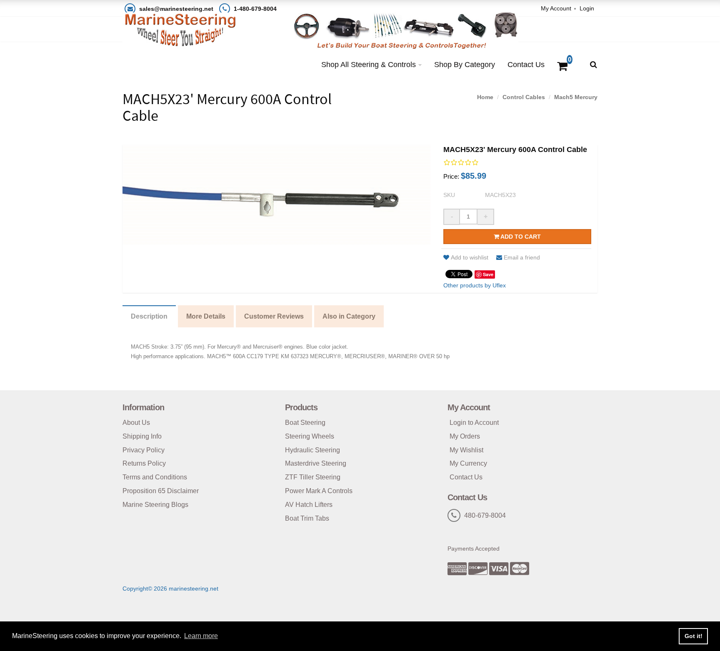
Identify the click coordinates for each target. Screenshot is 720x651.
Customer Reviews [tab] (274, 316)
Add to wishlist (469, 257)
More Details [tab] (205, 316)
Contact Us (526, 64)
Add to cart (520, 236)
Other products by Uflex (474, 285)
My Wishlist (466, 450)
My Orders (465, 436)
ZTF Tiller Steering (312, 477)
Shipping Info (142, 436)
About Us (136, 422)
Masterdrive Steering (315, 463)
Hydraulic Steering (312, 450)
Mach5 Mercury (576, 97)
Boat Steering (305, 422)
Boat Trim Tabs (307, 518)
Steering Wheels (309, 436)
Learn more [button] (201, 635)
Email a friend (522, 257)
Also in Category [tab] (348, 316)
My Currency (468, 463)
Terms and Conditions (154, 477)
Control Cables (523, 97)
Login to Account (474, 422)
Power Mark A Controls (318, 490)
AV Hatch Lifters (308, 504)
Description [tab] (149, 316)
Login (587, 8)
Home (485, 97)
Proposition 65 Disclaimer (160, 490)
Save (488, 274)
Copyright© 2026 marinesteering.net (170, 588)
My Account (556, 8)
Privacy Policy (143, 450)
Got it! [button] (693, 636)
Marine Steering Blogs (155, 504)
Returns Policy (144, 463)
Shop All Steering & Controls (368, 64)
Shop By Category (464, 64)
